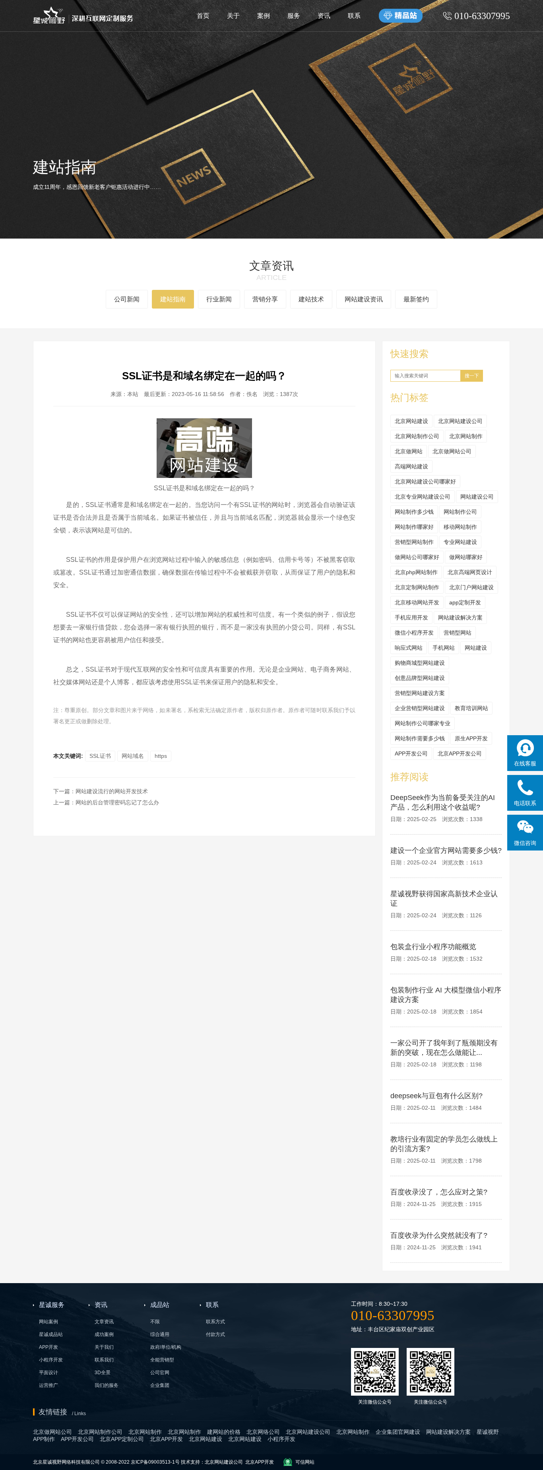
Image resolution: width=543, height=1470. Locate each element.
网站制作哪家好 (414, 527)
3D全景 (103, 1372)
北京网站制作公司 (417, 436)
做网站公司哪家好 (417, 557)
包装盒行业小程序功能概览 (433, 947)
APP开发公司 (411, 753)
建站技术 (311, 299)
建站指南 (173, 299)
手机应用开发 (411, 617)
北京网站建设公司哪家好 (425, 481)
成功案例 (104, 1334)
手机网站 (443, 648)
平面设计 (48, 1372)
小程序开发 (51, 1360)
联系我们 (104, 1360)
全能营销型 (162, 1360)
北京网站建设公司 (460, 421)
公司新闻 (127, 299)
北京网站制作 (466, 436)
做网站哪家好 (466, 557)
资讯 (324, 15)
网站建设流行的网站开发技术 (112, 791)
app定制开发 (465, 602)
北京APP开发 (259, 1462)
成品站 (159, 1304)
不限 (155, 1321)
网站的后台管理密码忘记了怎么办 (117, 802)
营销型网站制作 (414, 542)
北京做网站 (409, 451)
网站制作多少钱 (414, 512)
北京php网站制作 (416, 572)
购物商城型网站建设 (420, 663)
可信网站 (304, 1462)
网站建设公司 (477, 496)
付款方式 (215, 1334)
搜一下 (472, 376)
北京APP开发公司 (460, 753)
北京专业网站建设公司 (422, 496)
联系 (354, 15)
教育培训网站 (471, 708)
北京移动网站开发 (417, 602)
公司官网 (159, 1372)
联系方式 (215, 1321)
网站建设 (476, 648)
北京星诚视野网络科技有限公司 (67, 1462)
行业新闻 (219, 299)
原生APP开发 (471, 738)
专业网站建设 (460, 542)
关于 (233, 15)
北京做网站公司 (451, 451)
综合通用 (159, 1334)
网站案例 (48, 1321)
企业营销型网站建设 (420, 708)
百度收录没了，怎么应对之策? (438, 1192)
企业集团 (159, 1385)
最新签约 (416, 299)
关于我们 (104, 1347)
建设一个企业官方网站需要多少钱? (446, 850)
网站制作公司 (460, 512)
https (161, 756)
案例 (263, 15)
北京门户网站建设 (471, 587)
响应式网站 (409, 648)
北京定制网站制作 (417, 587)
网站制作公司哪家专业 (422, 723)
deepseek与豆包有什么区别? (436, 1096)
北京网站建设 (411, 421)
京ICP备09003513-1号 (155, 1462)
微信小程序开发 (414, 632)
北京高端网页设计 (470, 572)
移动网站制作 (460, 527)
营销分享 (265, 299)
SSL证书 (100, 756)
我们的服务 (106, 1385)
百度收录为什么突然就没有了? (438, 1235)
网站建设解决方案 (460, 617)
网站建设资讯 (364, 299)
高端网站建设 (411, 466)
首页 (203, 15)
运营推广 (48, 1385)
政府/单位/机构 (165, 1347)
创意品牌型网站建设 (420, 678)
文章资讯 (104, 1321)
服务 (293, 15)
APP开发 (48, 1347)
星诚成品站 (51, 1334)
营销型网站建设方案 (420, 693)
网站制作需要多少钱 (420, 738)
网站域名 (133, 756)
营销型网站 (457, 632)
